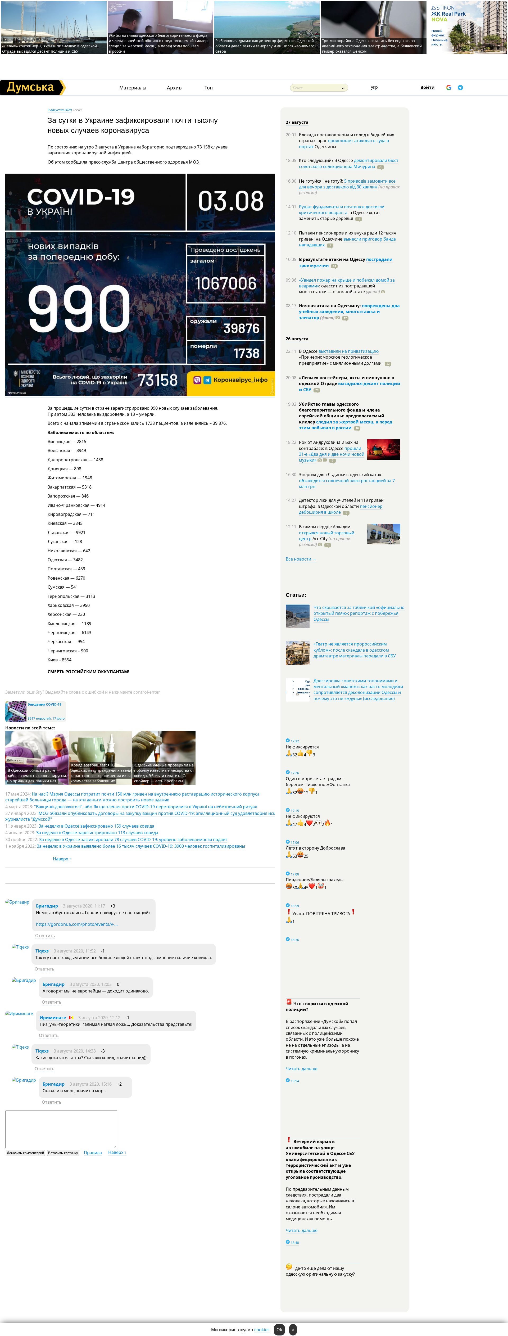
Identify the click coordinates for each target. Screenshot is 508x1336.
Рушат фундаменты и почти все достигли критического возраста (341, 209)
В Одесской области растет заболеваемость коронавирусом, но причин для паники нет (37, 775)
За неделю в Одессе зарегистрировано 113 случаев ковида (97, 833)
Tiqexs (42, 951)
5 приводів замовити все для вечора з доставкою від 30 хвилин (347, 184)
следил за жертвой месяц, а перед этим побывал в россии (345, 425)
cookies (262, 1330)
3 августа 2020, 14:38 (75, 1051)
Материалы (132, 87)
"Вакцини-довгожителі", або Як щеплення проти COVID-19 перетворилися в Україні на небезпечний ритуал (145, 807)
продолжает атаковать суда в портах (344, 143)
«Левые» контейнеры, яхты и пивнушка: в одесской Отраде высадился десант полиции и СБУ (49, 48)
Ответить (45, 935)
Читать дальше (302, 1069)
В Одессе (309, 351)
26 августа (297, 339)
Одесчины (325, 147)
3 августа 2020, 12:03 (91, 984)
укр (374, 87)
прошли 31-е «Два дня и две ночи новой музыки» (331, 454)
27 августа (297, 122)
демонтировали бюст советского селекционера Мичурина (348, 163)
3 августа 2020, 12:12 (99, 1018)
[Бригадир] (17, 902)
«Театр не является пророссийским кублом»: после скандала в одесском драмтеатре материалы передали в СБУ (355, 650)
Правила (93, 1153)
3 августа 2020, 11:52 (75, 951)
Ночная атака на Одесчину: (330, 306)
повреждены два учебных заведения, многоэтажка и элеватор (349, 312)
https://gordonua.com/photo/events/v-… (77, 924)
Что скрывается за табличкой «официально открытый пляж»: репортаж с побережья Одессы (359, 613)
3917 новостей (39, 718)
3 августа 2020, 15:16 (91, 1084)
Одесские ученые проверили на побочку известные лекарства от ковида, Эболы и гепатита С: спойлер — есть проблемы (164, 772)
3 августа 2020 (60, 109)
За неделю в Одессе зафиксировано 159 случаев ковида (96, 826)
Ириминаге (53, 1018)
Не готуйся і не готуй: (321, 181)
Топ (209, 87)
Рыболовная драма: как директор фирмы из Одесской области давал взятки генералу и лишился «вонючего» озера (265, 46)
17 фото (58, 718)
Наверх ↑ (62, 859)
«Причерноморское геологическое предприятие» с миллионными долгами (341, 360)
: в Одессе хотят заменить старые (339, 215)
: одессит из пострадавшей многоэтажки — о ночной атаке (339, 289)
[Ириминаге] (19, 1014)
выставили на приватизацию (349, 351)
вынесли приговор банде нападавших (347, 242)
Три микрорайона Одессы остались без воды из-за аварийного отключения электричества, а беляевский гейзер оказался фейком (372, 46)
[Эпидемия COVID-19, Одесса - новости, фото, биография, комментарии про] (15, 721)
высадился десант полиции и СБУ (349, 386)
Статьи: (296, 594)
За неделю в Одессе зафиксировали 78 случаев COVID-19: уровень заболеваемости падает (133, 839)
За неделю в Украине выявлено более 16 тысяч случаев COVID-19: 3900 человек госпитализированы (141, 846)
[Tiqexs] (20, 947)
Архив (174, 87)
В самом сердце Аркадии (324, 527)
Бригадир (47, 906)
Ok (279, 1330)
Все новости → (301, 559)
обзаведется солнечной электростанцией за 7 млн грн (347, 483)
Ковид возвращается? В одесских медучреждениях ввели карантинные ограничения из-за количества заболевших (101, 772)
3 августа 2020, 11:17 (84, 906)
